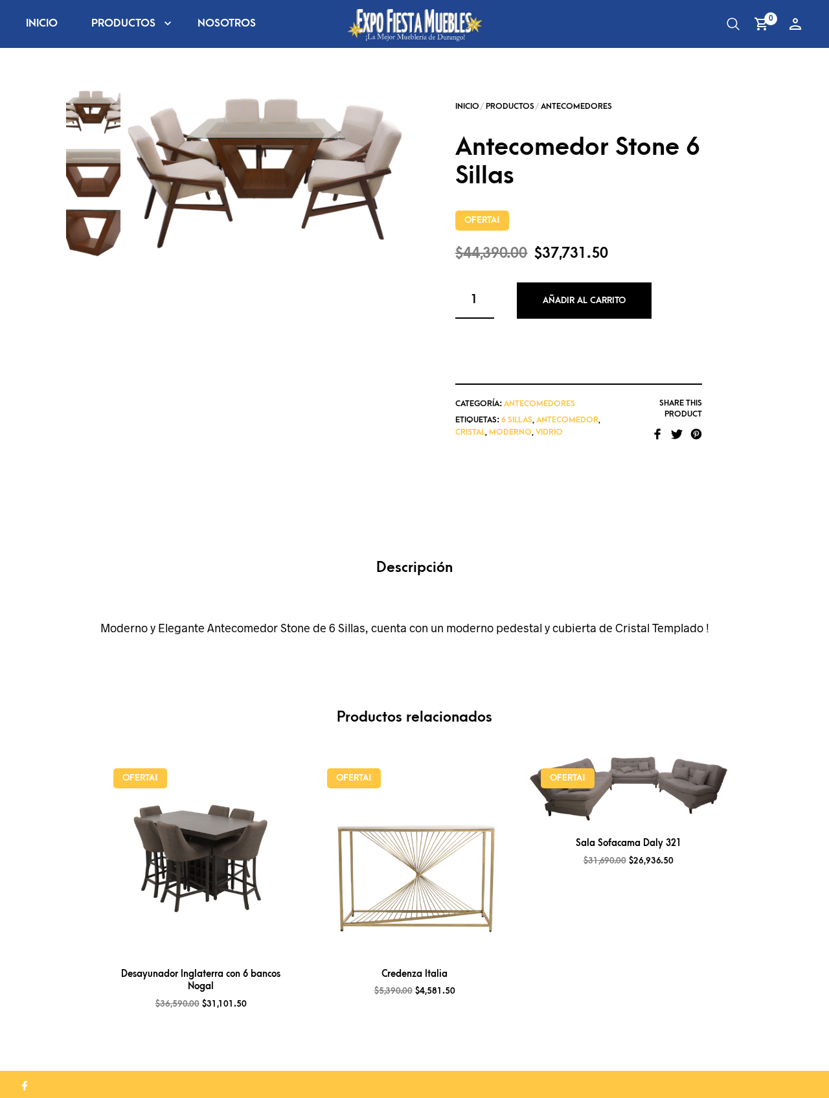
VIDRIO (549, 432)
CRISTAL (470, 432)
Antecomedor (567, 419)
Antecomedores (576, 106)
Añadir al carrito (584, 300)
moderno (510, 432)
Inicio (42, 23)
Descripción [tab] (414, 568)
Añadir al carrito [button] (217, 939)
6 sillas (516, 419)
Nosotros (227, 23)
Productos (123, 23)
